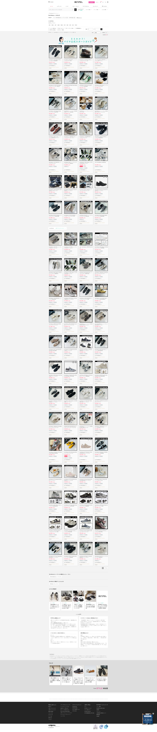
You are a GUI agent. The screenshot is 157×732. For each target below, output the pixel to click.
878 (70, 25)
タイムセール (61, 28)
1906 (58, 25)
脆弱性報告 (98, 714)
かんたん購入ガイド (88, 709)
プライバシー (99, 711)
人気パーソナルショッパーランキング (66, 712)
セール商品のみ (53, 28)
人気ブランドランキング (52, 709)
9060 (62, 25)
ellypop (50, 93)
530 (49, 25)
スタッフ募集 (99, 706)
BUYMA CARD (74, 706)
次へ (107, 568)
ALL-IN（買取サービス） (76, 709)
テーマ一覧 (50, 716)
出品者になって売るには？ (64, 708)
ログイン (97, 2)
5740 (76, 25)
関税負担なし (79, 28)
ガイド (86, 706)
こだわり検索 (103, 9)
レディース (59, 6)
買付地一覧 (50, 717)
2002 (52, 25)
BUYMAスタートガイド (88, 708)
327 (55, 25)
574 (64, 25)
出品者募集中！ (91, 2)
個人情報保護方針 (51, 727)
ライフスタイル (86, 6)
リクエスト (105, 6)
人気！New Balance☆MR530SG (100, 162)
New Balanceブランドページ (54, 13)
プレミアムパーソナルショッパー (65, 714)
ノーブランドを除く (70, 28)
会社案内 (98, 716)
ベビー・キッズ (75, 6)
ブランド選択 (96, 9)
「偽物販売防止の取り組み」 (57, 622)
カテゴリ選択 (88, 9)
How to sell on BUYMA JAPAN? (65, 711)
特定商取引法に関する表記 (101, 708)
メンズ (67, 6)
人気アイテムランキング (52, 708)
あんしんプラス (92, 624)
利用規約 (98, 709)
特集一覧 (49, 706)
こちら (55, 626)
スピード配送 (61, 29)
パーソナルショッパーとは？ (64, 706)
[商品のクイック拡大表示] (58, 47)
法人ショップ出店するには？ (64, 709)
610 (73, 25)
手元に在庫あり (53, 29)
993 (67, 25)
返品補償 (55, 63)
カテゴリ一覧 (50, 714)
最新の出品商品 (50, 711)
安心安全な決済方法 (88, 711)
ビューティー (95, 6)
